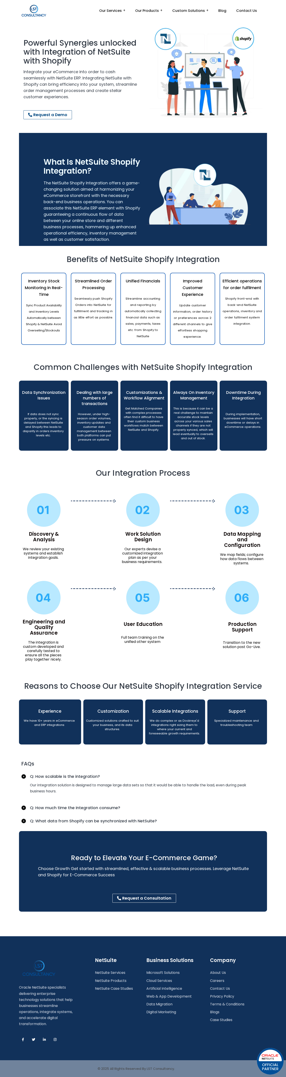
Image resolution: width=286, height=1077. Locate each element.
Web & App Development (169, 996)
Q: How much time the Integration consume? (75, 807)
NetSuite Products (110, 980)
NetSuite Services (110, 972)
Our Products (147, 10)
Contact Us (246, 10)
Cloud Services (159, 980)
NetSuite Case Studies (114, 988)
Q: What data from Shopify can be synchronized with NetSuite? (93, 821)
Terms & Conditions (227, 1004)
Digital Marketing (161, 1012)
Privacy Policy (222, 996)
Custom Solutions (188, 10)
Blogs (214, 1012)
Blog (222, 10)
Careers (217, 980)
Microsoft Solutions (163, 972)
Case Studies (221, 1019)
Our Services (110, 10)
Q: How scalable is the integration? (65, 776)
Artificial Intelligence (164, 988)
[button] (143, 776)
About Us (218, 972)
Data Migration (159, 1004)
